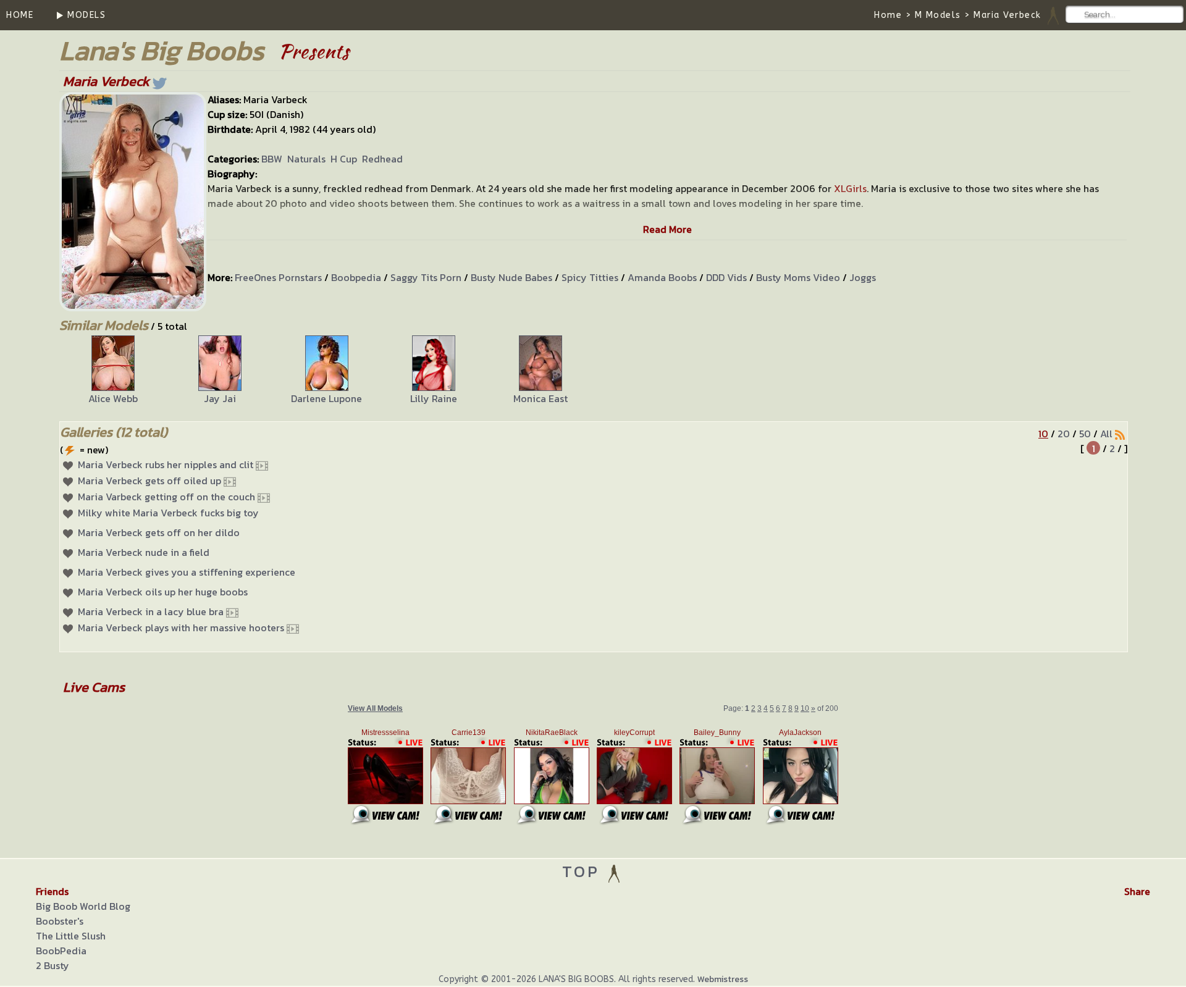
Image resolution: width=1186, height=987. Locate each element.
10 (1043, 433)
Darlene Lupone (326, 398)
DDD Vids (726, 277)
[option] (112, 370)
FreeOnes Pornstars (278, 277)
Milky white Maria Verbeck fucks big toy (168, 512)
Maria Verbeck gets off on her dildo (159, 532)
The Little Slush (71, 935)
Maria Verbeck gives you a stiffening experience (186, 572)
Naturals (306, 158)
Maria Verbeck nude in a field (143, 552)
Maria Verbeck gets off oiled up (149, 480)
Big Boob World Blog (83, 906)
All (1106, 433)
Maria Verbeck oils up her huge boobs (163, 591)
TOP (584, 871)
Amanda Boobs (662, 277)
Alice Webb (113, 398)
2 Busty (52, 965)
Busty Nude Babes (511, 277)
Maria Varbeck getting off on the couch (166, 496)
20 (1064, 433)
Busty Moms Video (798, 277)
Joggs (862, 277)
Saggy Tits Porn (425, 277)
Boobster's (59, 921)
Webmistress (722, 979)
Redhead (382, 158)
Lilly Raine (433, 398)
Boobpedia (356, 277)
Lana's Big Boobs (161, 50)
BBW (271, 158)
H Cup (343, 158)
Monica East (540, 398)
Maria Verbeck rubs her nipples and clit (165, 464)
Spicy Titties (589, 277)
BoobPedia (61, 950)
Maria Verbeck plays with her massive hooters (181, 627)
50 (1085, 433)
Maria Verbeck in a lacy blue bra (151, 611)
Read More (667, 229)
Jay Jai (220, 398)
